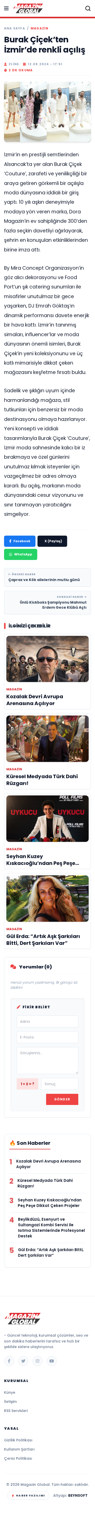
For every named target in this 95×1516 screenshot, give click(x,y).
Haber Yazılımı (30, 1495)
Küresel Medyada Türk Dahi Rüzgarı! (45, 1183)
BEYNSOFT (78, 1495)
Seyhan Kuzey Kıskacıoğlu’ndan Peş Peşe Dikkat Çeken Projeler (50, 1202)
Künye (9, 1392)
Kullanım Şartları (19, 1449)
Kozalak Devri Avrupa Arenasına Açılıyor (48, 1164)
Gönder (62, 1099)
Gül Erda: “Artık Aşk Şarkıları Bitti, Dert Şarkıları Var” (51, 1252)
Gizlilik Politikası (18, 1440)
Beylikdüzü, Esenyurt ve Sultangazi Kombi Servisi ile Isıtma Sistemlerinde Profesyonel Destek (51, 1227)
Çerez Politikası (18, 1458)
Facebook (21, 541)
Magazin (39, 28)
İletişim (10, 1401)
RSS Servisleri (16, 1410)
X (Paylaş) (53, 541)
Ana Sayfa (14, 28)
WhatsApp (23, 554)
